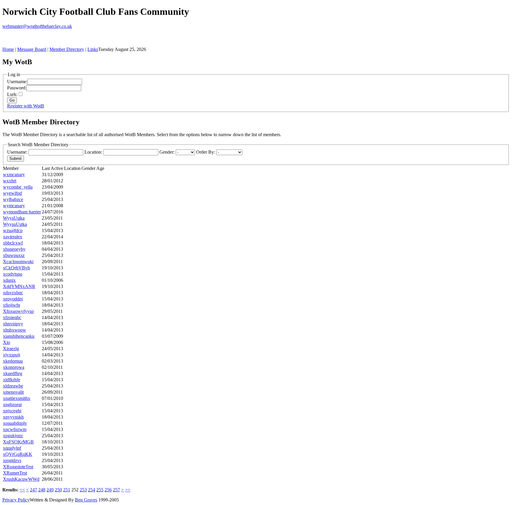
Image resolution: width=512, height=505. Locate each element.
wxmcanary (14, 174)
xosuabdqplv (15, 423)
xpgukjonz (13, 435)
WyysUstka (14, 218)
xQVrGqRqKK (17, 454)
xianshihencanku (18, 336)
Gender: (167, 152)
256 (108, 489)
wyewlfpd (12, 193)
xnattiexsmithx (16, 398)
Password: (16, 87)
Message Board (31, 49)
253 (83, 489)
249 (50, 489)
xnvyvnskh (13, 416)
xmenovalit (13, 392)
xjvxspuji (11, 354)
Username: (17, 81)
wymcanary (14, 205)
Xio (6, 342)
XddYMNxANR (19, 286)
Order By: (205, 152)
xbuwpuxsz (14, 255)
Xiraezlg (11, 348)
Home (8, 49)
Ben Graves (86, 499)
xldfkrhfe (11, 379)
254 (91, 489)
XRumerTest (15, 472)
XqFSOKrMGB (18, 441)
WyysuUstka (15, 224)
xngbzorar (12, 404)
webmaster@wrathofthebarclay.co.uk (37, 26)
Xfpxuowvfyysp (18, 311)
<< (22, 489)
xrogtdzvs (12, 460)
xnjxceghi (12, 410)
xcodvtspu (12, 273)
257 (116, 489)
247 (33, 489)
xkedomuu (13, 361)
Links (92, 49)
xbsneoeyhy (14, 249)
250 (58, 489)
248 (41, 489)
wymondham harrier (22, 211)
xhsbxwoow (14, 329)
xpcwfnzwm (14, 429)
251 (66, 489)
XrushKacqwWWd (21, 479)
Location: (93, 152)
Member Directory (66, 49)
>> (127, 489)
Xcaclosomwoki (18, 261)
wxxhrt (9, 180)
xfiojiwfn (11, 305)
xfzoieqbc (12, 317)
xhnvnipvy (13, 323)
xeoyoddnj (13, 298)
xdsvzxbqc (13, 292)
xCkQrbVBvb (16, 267)
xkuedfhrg (12, 373)
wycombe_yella (18, 186)
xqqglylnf (12, 448)
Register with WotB (25, 105)
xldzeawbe (13, 385)
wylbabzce (13, 199)
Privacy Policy (16, 499)
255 (99, 489)
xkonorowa (13, 367)
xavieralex (12, 236)
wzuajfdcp (13, 230)
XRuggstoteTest (18, 466)
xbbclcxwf (13, 242)
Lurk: (12, 94)
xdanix (9, 280)
